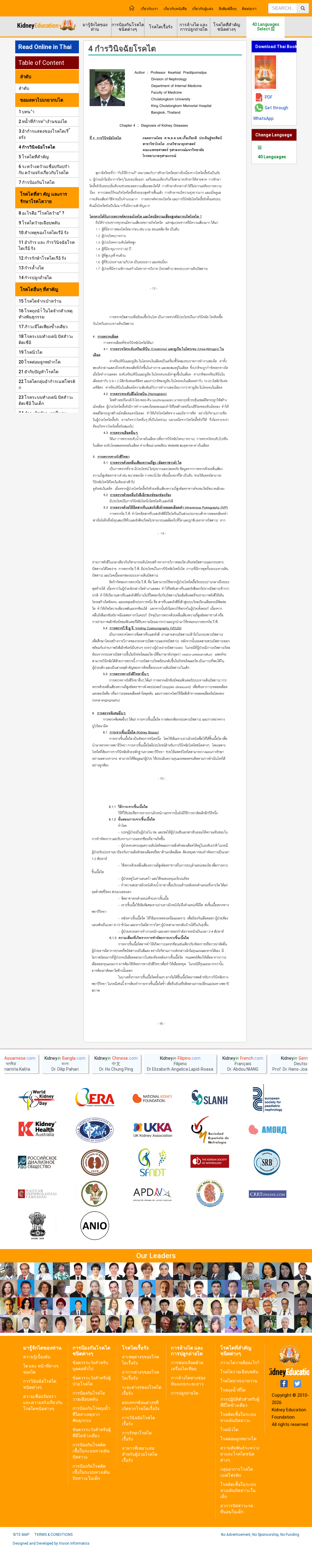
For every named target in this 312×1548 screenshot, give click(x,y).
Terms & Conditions (53, 1534)
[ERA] (95, 1098)
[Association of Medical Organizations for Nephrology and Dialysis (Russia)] (267, 1130)
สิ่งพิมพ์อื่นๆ (227, 9)
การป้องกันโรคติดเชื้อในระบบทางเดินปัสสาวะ (91, 1450)
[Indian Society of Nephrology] (95, 1162)
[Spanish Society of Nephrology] (210, 1130)
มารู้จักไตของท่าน (95, 27)
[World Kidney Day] (37, 1098)
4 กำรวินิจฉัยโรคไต (37, 147)
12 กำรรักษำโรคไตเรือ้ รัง (42, 258)
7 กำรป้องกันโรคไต (37, 182)
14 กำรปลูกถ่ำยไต (35, 277)
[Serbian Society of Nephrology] (267, 1162)
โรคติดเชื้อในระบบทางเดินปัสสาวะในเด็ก (238, 1490)
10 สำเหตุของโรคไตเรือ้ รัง (44, 232)
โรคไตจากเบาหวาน (238, 1380)
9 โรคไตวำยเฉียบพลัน (39, 222)
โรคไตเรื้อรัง (160, 26)
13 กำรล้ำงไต (31, 267)
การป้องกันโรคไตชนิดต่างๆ (128, 27)
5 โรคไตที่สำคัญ (34, 156)
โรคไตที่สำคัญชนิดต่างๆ (226, 27)
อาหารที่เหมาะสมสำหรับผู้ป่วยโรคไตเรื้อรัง (140, 1454)
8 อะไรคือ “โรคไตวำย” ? (41, 213)
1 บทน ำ (26, 111)
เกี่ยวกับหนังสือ (175, 9)
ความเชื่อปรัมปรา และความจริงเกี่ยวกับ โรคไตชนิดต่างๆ (42, 1402)
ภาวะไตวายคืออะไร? (239, 1362)
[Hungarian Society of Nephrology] (37, 1194)
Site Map (21, 1534)
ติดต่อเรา (249, 9)
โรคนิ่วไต (229, 1429)
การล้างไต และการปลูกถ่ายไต (193, 27)
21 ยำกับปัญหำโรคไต (38, 371)
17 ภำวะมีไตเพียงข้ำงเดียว (43, 326)
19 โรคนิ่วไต (30, 352)
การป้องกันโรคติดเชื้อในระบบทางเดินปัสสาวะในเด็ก (91, 1472)
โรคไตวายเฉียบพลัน (239, 1371)
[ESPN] (267, 1098)
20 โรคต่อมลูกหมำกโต (40, 362)
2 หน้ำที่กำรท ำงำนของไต (43, 121)
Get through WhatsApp (270, 113)
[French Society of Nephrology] (152, 1162)
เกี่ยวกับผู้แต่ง (202, 9)
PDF (268, 97)
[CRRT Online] (267, 1194)
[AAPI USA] (95, 1130)
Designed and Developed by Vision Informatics (51, 1543)
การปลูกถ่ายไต (184, 1393)
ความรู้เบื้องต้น (37, 1356)
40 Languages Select (265, 26)
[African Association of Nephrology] (95, 1194)
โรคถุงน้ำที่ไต (233, 1390)
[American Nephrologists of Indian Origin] (95, 1226)
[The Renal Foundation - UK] (152, 1130)
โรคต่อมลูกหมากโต (238, 1438)
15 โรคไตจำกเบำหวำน (40, 301)
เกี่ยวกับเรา (149, 9)
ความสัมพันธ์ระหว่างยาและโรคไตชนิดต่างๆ (239, 1453)
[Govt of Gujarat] (37, 1226)
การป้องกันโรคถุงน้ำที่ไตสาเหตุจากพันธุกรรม (91, 1414)
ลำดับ (24, 88)
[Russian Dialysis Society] (37, 1162)
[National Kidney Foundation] (152, 1098)
